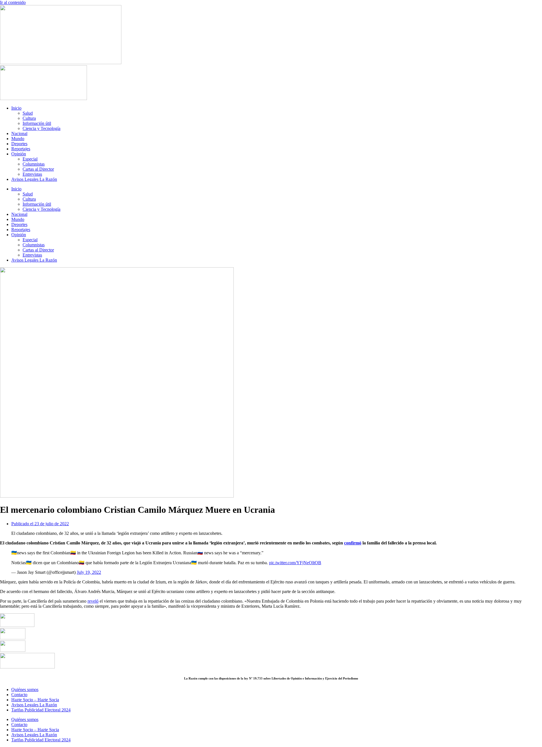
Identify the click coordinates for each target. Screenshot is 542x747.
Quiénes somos (24, 689)
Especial (30, 159)
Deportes (19, 143)
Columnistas (34, 164)
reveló (93, 601)
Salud (28, 113)
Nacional (19, 133)
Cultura (29, 118)
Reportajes (20, 148)
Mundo (17, 138)
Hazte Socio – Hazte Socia (35, 699)
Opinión (18, 153)
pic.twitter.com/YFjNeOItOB (295, 562)
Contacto (19, 694)
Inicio (16, 108)
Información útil (37, 123)
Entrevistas (32, 174)
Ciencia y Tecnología (41, 128)
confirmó (352, 542)
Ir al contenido (13, 2)
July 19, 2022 (89, 572)
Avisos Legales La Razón (34, 179)
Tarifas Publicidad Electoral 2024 (41, 709)
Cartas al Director (38, 169)
